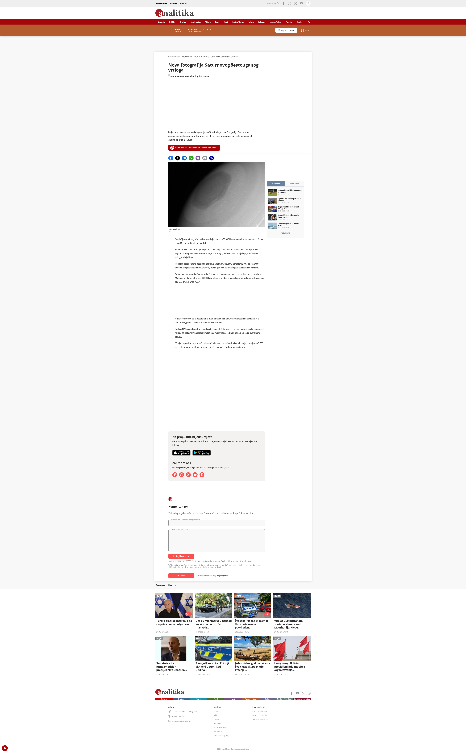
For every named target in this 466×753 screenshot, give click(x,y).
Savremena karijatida (302, 699)
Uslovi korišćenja (220, 727)
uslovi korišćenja (247, 561)
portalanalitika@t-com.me (182, 721)
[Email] (204, 158)
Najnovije (161, 22)
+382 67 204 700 (178, 716)
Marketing (217, 723)
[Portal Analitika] (174, 13)
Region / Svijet (238, 22)
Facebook (283, 3)
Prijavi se (181, 575)
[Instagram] (181, 474)
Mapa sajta (218, 731)
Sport (217, 22)
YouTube (301, 3)
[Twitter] (177, 158)
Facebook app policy (221, 736)
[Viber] (198, 158)
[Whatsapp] (191, 158)
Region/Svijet (187, 56)
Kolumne (173, 3)
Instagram (289, 3)
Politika (172, 22)
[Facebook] (170, 158)
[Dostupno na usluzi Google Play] (201, 453)
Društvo (183, 22)
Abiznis (208, 22)
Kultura (251, 22)
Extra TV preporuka (259, 715)
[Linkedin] (184, 158)
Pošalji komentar (181, 556)
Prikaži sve (285, 233)
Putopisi (183, 3)
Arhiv (216, 715)
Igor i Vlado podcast (259, 711)
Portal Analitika (174, 56)
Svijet (196, 56)
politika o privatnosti (233, 561)
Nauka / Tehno (275, 22)
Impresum (217, 711)
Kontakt (216, 719)
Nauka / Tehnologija (284, 699)
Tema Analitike (161, 3)
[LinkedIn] (202, 474)
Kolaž (226, 22)
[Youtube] (195, 474)
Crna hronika (195, 22)
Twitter (295, 3)
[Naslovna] (5, 748)
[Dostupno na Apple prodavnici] (181, 453)
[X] (188, 474)
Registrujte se (222, 576)
